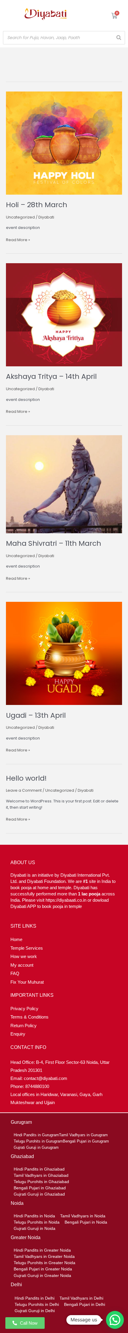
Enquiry (17, 1033)
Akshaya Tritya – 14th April (51, 376)
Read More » (18, 239)
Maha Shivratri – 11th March (53, 543)
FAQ (14, 973)
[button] (115, 1320)
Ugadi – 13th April (36, 715)
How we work (23, 956)
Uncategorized (20, 217)
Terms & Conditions (29, 1016)
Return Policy (23, 1025)
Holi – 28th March (36, 205)
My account (21, 965)
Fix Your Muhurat (27, 982)
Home (16, 939)
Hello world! (26, 778)
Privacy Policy (24, 1008)
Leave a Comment (24, 790)
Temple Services (26, 948)
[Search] (119, 37)
